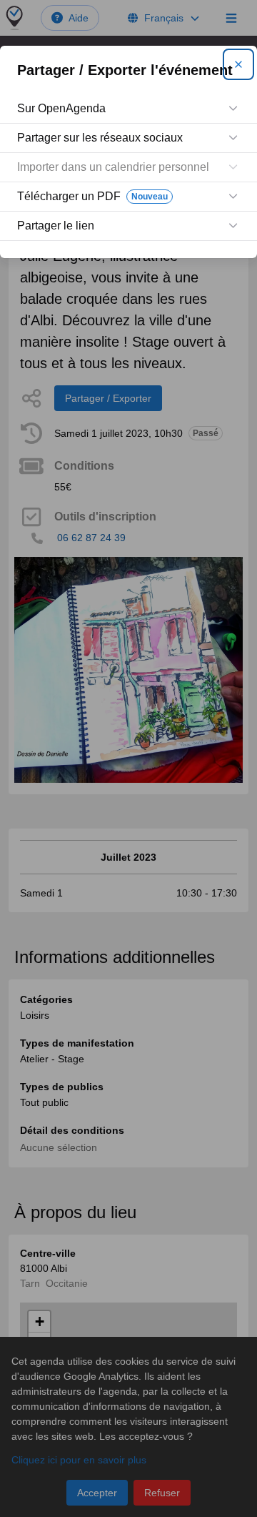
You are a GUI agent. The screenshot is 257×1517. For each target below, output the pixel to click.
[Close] (238, 64)
